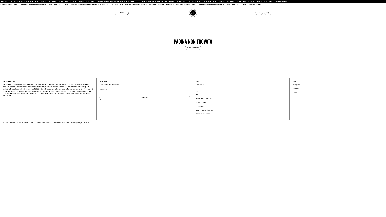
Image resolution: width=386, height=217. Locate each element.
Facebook (296, 89)
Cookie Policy (201, 106)
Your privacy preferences (204, 110)
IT (259, 12)
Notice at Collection (203, 114)
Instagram (296, 85)
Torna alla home (193, 47)
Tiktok (295, 93)
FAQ (197, 95)
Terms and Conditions (204, 98)
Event (122, 13)
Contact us (200, 85)
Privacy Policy (201, 102)
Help (267, 12)
